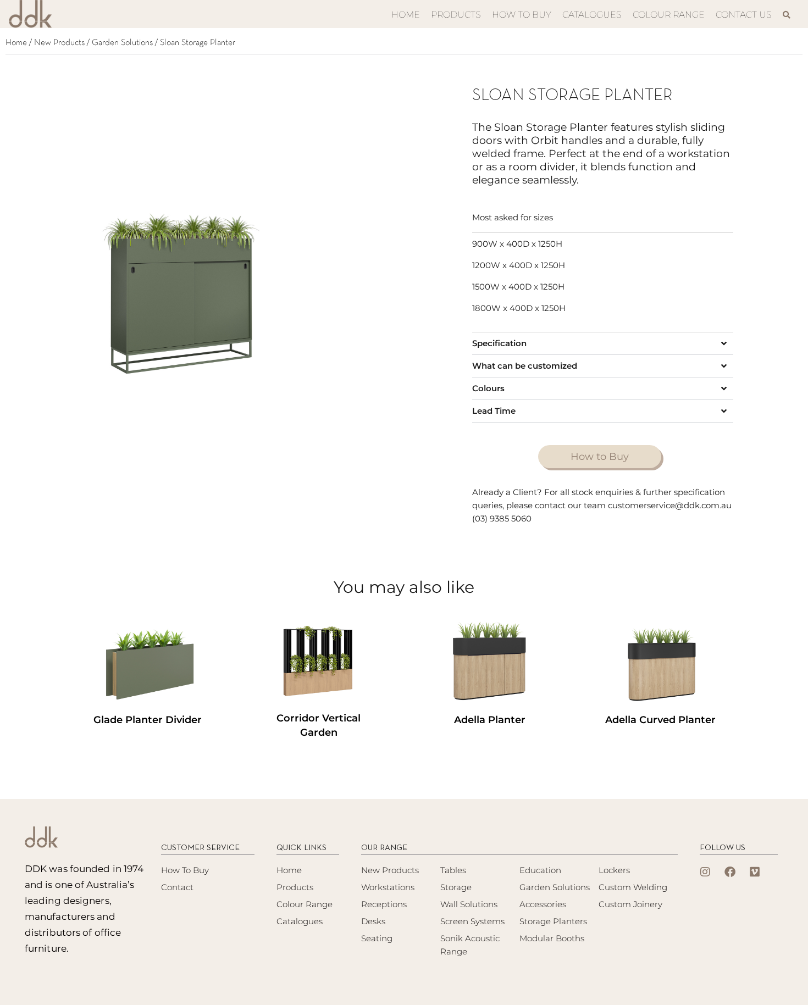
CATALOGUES (592, 14)
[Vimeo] (754, 872)
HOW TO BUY (521, 14)
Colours (488, 388)
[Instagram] (705, 872)
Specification (499, 343)
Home (16, 43)
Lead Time (494, 411)
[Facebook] (729, 872)
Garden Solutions (122, 43)
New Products (59, 43)
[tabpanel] (179, 294)
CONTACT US (744, 14)
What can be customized (524, 365)
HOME (405, 14)
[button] (602, 343)
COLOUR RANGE (669, 14)
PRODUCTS (456, 14)
